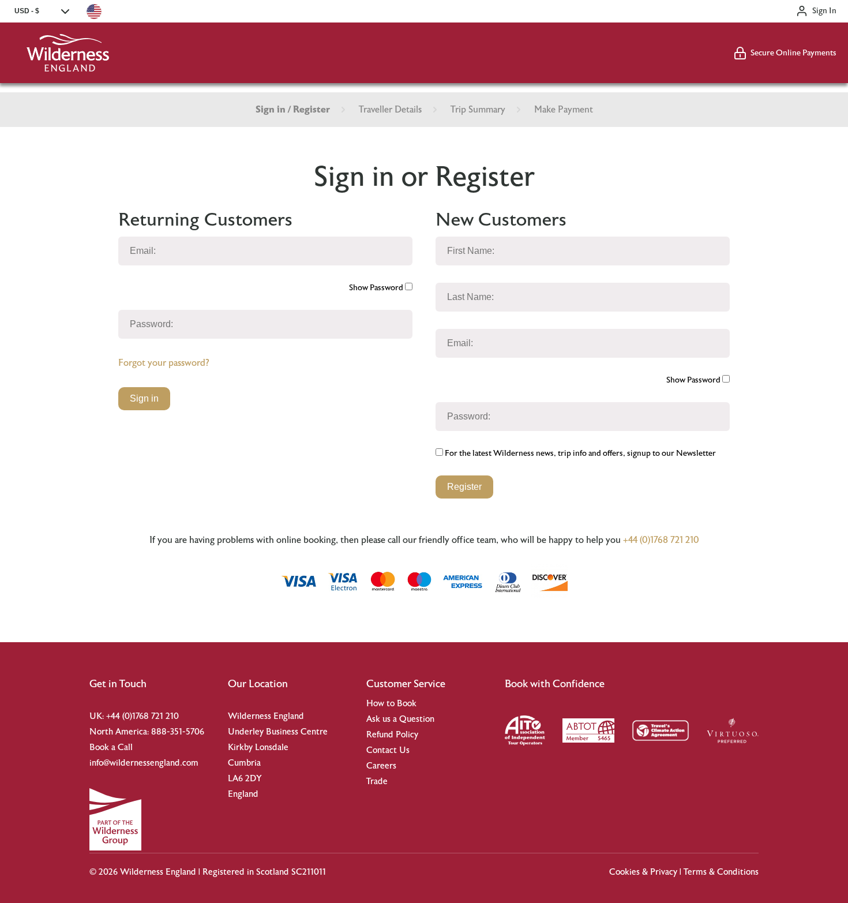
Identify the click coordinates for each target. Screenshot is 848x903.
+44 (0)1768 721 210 (661, 540)
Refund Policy (392, 735)
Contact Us (388, 750)
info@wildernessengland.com (143, 763)
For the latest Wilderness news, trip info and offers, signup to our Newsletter (579, 453)
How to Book (391, 704)
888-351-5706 (177, 732)
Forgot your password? (163, 363)
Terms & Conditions (721, 872)
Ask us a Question (400, 719)
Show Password (377, 288)
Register (464, 487)
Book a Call (111, 747)
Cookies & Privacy (643, 872)
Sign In (824, 11)
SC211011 (308, 872)
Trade (377, 781)
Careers (381, 766)
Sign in (144, 398)
